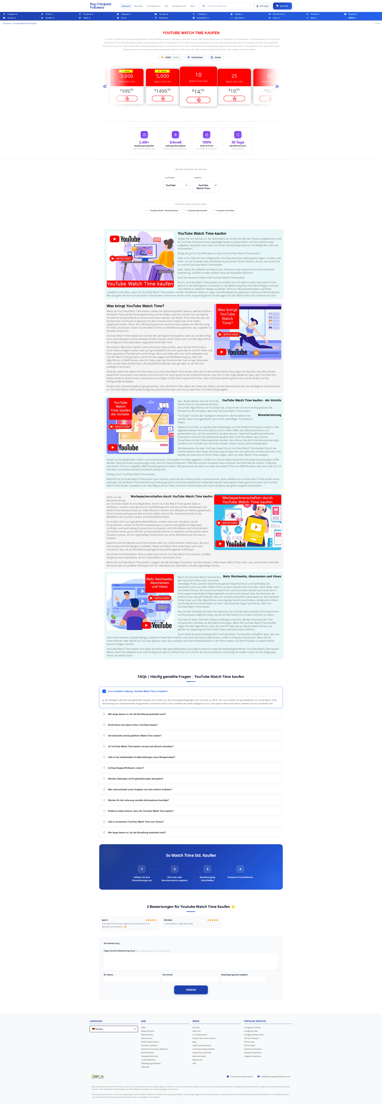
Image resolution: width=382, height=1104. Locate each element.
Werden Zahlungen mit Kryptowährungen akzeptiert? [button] (135, 778)
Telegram (125, 14)
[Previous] (105, 86)
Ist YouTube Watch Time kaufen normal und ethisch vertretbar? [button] (141, 746)
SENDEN (191, 989)
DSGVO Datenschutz (150, 1041)
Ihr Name (108, 974)
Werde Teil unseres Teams (203, 1038)
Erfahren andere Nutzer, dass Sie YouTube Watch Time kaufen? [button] (141, 811)
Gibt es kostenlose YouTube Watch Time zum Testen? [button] (136, 821)
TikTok (48, 14)
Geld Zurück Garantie (201, 1045)
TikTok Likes (249, 1041)
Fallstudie (145, 1067)
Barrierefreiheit (199, 1056)
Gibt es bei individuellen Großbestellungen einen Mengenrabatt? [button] (141, 757)
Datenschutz (146, 1038)
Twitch (85, 18)
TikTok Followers (251, 1038)
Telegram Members (252, 1056)
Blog (194, 1041)
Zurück (378, 23)
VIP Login (264, 6)
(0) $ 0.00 (284, 6)
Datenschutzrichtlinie (201, 1052)
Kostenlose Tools (179, 6)
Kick (123, 18)
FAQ (166, 6)
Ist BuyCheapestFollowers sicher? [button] (126, 768)
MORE (351, 18)
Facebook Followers (253, 1049)
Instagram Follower (252, 1027)
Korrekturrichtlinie (149, 1045)
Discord (10, 18)
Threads (314, 14)
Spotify (237, 14)
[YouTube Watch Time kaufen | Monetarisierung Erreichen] (103, 6)
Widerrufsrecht (147, 1031)
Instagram (11, 14)
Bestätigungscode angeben (234, 974)
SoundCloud (278, 14)
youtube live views (225, 210)
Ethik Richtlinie (147, 1052)
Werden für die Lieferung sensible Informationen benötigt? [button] (138, 800)
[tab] (141, 873)
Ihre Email (167, 974)
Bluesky (352, 14)
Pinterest (162, 18)
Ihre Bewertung (111, 943)
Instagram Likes (251, 1031)
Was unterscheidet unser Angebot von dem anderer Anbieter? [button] (140, 789)
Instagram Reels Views (254, 1034)
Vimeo (275, 18)
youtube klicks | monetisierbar (164, 210)
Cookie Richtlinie (148, 1059)
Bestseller (138, 6)
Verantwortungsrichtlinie (203, 1049)
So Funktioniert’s (154, 6)
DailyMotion (202, 18)
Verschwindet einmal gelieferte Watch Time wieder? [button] (135, 735)
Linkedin (48, 18)
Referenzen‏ (197, 1059)
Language (96, 1021)
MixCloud (239, 18)
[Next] (277, 86)
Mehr (193, 6)
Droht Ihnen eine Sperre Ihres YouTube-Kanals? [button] (133, 725)
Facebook (87, 14)
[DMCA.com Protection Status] (98, 1077)
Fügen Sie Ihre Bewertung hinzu (119, 950)
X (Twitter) (201, 14)
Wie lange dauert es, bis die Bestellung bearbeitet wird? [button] (137, 714)
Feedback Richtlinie (149, 1056)
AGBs (143, 1027)
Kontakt (196, 1027)
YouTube (162, 14)
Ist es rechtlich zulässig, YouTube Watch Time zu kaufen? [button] (138, 691)
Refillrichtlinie (147, 1034)
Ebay (313, 18)
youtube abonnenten (197, 210)
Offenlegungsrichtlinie (151, 1063)
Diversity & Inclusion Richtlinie (154, 1049)
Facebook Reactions (253, 1052)
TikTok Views (249, 1045)
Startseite (126, 6)
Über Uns (196, 1031)
